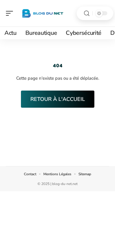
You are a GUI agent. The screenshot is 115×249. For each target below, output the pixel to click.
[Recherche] (87, 13)
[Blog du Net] (42, 13)
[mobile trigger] (11, 13)
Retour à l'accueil (57, 99)
